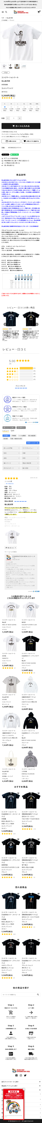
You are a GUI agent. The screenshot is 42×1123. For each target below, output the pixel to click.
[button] (5, 324)
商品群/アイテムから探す (10, 1086)
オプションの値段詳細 (10, 158)
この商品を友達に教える (11, 163)
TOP (3, 18)
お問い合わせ (11, 141)
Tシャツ (12, 20)
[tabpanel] (21, 42)
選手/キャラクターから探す (10, 1082)
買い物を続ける (8, 165)
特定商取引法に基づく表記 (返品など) (15, 161)
